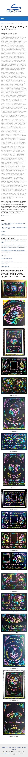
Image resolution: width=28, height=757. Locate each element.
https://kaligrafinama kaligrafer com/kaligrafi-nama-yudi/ (13, 245)
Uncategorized (17, 190)
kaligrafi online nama (7, 144)
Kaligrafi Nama (4, 747)
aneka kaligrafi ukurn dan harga (10, 36)
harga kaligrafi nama (16, 99)
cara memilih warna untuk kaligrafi (16, 61)
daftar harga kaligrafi (13, 71)
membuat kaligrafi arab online (9, 158)
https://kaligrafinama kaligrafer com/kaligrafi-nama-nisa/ (13, 250)
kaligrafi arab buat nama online (15, 128)
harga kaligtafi (18, 104)
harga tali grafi (9, 119)
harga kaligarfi (11, 91)
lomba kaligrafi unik (18, 155)
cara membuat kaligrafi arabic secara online (13, 54)
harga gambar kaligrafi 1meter (14, 85)
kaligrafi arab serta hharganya (17, 132)
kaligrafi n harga (15, 138)
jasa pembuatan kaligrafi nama (14, 122)
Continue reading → (6, 215)
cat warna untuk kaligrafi (12, 67)
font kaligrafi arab (5, 255)
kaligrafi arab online (6, 130)
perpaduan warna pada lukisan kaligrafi (12, 178)
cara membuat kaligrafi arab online (15, 53)
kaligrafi (3, 128)
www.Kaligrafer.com (5, 753)
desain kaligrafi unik (10, 75)
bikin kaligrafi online (11, 45)
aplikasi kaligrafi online (11, 38)
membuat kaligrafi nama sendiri (9, 163)
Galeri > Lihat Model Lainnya (15, 747)
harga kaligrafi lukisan (12, 97)
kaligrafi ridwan (4, 263)
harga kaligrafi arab (19, 93)
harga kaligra (20, 91)
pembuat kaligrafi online (7, 175)
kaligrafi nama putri (5, 266)
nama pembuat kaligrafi (13, 169)
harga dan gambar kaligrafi (16, 83)
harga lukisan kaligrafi (18, 107)
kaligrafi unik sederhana (7, 149)
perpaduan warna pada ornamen (9, 179)
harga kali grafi (15, 89)
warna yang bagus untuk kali (14, 193)
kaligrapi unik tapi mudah (12, 151)
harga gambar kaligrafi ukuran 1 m (10, 87)
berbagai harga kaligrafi (14, 42)
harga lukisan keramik (16, 111)
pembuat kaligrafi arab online (14, 174)
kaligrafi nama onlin (18, 140)
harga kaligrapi (9, 104)
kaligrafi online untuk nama (13, 146)
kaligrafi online (21, 143)
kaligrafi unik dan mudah (18, 147)
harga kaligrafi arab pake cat (9, 95)
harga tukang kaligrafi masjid (9, 120)
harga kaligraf (5, 92)
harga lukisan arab (16, 105)
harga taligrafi (19, 119)
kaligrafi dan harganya (7, 134)
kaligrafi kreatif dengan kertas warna (15, 135)
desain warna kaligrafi (14, 76)
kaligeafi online (11, 127)
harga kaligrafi (14, 92)
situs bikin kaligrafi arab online (15, 186)
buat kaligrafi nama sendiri (8, 49)
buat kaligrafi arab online (13, 46)
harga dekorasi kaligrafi (7, 84)
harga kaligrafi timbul (13, 101)
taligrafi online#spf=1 (16, 189)
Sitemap (2, 234)
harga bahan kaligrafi (17, 80)
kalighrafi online (21, 127)
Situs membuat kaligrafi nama (9, 188)
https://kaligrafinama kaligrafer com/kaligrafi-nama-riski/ (13, 247)
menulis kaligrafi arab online (13, 166)
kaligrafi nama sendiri (19, 142)
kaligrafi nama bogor (10, 139)
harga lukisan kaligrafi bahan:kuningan (12, 108)
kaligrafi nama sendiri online (9, 143)
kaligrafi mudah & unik (7, 136)
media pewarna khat (20, 157)
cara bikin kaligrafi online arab (13, 50)
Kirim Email (24, 747)
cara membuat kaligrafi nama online (11, 56)
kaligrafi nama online (7, 142)
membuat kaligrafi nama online (13, 162)
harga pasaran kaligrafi (13, 115)
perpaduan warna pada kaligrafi (15, 177)
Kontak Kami (3, 231)
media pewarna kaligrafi (7, 157)
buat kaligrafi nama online (17, 48)
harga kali (8, 89)
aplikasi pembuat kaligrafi (6, 258)
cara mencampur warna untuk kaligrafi (12, 62)
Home (2, 23)
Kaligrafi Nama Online (9, 34)
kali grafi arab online (9, 124)
